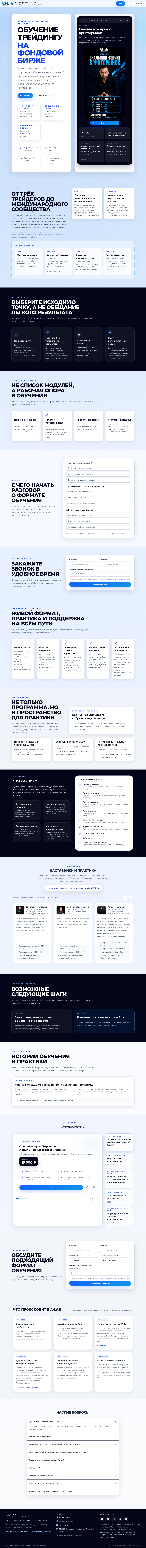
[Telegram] (87, 1187)
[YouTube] (125, 1519)
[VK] (119, 1519)
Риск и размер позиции (77, 498)
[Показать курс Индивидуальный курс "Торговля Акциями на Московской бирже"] (22, 1198)
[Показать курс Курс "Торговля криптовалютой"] (20, 1198)
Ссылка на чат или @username (81, 1266)
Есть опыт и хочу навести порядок (81, 480)
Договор (47, 1531)
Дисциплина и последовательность (82, 504)
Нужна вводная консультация (79, 521)
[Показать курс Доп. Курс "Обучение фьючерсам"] (24, 1198)
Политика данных (36, 1531)
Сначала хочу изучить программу (80, 515)
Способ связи (74, 1256)
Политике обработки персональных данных (115, 579)
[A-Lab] (7, 3)
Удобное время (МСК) (109, 1256)
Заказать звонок (100, 584)
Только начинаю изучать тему (79, 468)
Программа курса (44, 96)
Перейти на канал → (105, 1346)
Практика (19, 1531)
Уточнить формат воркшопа (105, 123)
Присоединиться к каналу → (28, 1388)
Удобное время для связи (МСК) (82, 569)
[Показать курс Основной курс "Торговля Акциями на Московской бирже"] (17, 1198)
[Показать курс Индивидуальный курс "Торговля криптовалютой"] (26, 1198)
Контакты (10, 1531)
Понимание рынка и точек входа (80, 492)
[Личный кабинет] (129, 3)
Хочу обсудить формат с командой (81, 527)
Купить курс (25, 96)
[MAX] (93, 1187)
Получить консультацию (100, 1283)
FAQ (26, 1531)
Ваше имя (73, 560)
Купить (51, 1187)
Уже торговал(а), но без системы (80, 474)
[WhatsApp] (113, 1519)
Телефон (104, 562)
